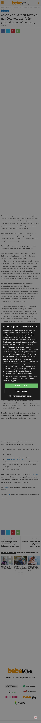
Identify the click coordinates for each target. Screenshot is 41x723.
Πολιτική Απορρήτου (10, 381)
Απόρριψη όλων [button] (21, 391)
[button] (20, 396)
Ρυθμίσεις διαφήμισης (24, 374)
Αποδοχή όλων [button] (21, 386)
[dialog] (20, 361)
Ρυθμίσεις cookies (27, 378)
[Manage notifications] (35, 717)
